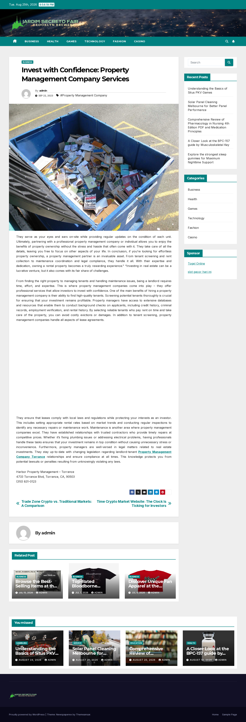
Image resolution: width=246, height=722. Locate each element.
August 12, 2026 (201, 660)
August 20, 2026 (144, 660)
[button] (226, 41)
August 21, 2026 (87, 660)
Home (215, 714)
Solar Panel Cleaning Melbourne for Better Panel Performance (207, 106)
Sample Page (229, 714)
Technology (94, 41)
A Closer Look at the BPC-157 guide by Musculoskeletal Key (208, 653)
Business (32, 41)
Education (136, 643)
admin (43, 90)
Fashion (119, 41)
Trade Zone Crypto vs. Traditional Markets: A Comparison (56, 504)
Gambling (21, 643)
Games (71, 41)
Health (53, 41)
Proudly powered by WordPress (27, 714)
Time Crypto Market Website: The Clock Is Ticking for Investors (131, 504)
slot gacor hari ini (199, 272)
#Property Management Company (83, 95)
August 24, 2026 (30, 660)
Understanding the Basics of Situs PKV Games (35, 653)
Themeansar (83, 714)
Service (77, 643)
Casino (139, 41)
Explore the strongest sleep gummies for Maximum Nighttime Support (207, 158)
